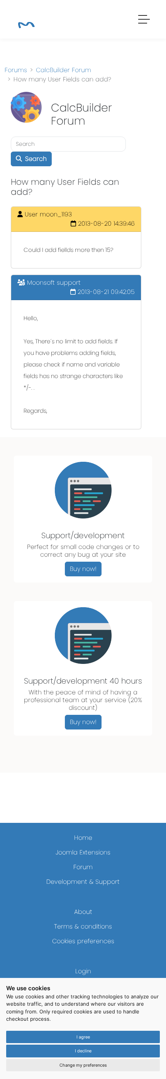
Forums (16, 70)
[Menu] (144, 20)
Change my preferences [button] (83, 1065)
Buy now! (83, 568)
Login (83, 971)
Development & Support (83, 881)
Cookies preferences (83, 941)
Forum (83, 867)
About (83, 911)
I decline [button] (83, 1051)
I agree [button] (83, 1037)
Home (83, 837)
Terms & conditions (83, 926)
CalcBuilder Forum (63, 70)
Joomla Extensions (83, 852)
